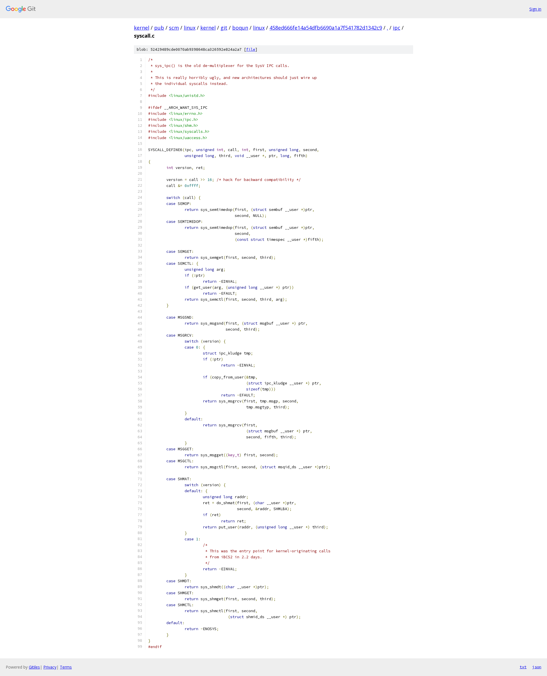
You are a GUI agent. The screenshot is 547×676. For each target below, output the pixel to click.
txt (523, 666)
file (250, 49)
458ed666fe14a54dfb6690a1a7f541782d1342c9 (326, 27)
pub (159, 27)
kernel (141, 27)
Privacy (49, 667)
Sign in (535, 9)
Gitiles (34, 667)
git (224, 27)
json (536, 666)
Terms (66, 667)
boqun (240, 27)
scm (174, 27)
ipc (396, 27)
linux (189, 27)
